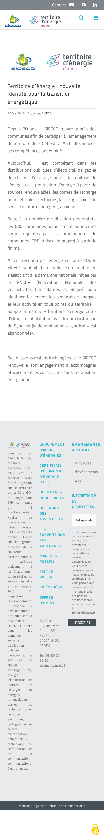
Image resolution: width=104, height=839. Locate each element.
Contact (59, 5)
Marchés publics (48, 558)
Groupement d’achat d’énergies (52, 449)
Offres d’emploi (48, 600)
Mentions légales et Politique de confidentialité (52, 805)
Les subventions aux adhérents (52, 537)
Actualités (34, 113)
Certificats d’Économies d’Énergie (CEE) (52, 474)
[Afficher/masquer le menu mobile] (96, 17)
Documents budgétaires (52, 494)
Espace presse (47, 574)
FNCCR (23, 282)
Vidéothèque (52, 587)
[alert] (84, 472)
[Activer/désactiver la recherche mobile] (81, 17)
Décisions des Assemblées (51, 513)
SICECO (47, 113)
